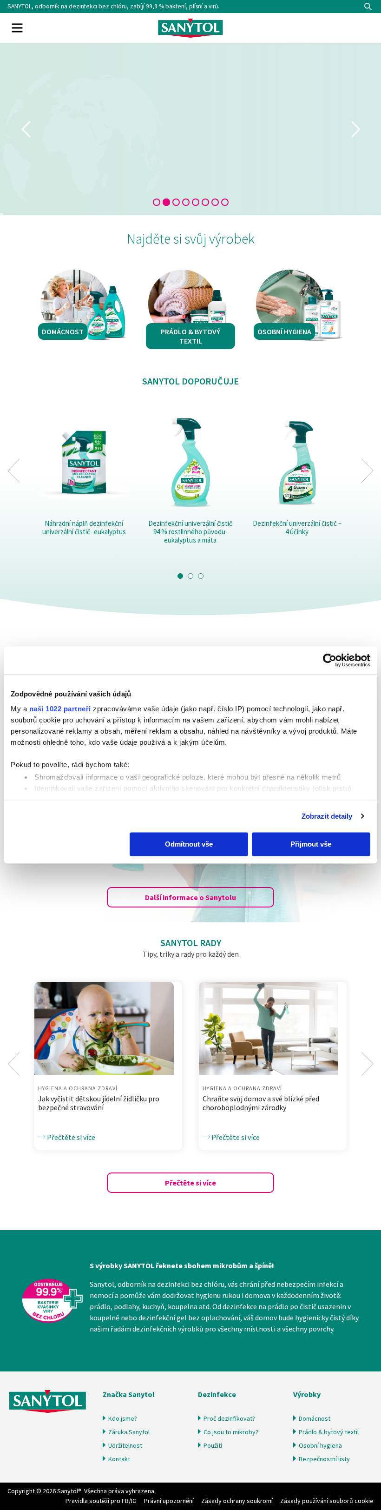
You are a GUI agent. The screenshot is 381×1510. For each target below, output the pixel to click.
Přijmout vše (310, 844)
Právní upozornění (169, 1501)
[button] (180, 576)
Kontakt (119, 1459)
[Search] (368, 6)
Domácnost (314, 1418)
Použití (213, 1445)
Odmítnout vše (189, 844)
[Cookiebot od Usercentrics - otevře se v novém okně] (329, 660)
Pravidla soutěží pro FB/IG (101, 1501)
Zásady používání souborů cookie (327, 1501)
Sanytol (190, 28)
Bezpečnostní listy (324, 1459)
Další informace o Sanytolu (190, 897)
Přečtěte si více (70, 1137)
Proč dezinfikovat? (229, 1418)
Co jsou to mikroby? (231, 1432)
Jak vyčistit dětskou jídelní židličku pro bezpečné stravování (98, 1103)
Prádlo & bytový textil (329, 1432)
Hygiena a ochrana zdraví (78, 1088)
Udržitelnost (125, 1445)
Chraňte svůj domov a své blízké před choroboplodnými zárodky (261, 1103)
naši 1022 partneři (60, 709)
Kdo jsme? (122, 1418)
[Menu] (17, 27)
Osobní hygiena (320, 1445)
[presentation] (13, 470)
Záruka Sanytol (129, 1432)
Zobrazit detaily (327, 816)
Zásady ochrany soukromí (237, 1501)
